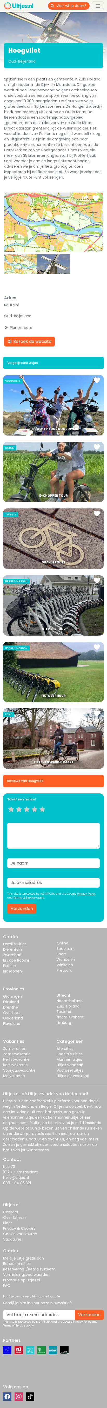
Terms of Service (25, 898)
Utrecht (63, 995)
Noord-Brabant (70, 1017)
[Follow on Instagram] (19, 1396)
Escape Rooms (16, 960)
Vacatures (12, 1239)
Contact (10, 1212)
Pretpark (64, 970)
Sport (61, 954)
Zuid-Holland (68, 1006)
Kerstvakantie (15, 1064)
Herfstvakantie (16, 1059)
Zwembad (12, 954)
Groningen (12, 996)
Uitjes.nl (10, 1101)
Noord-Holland (70, 1000)
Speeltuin (65, 948)
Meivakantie (14, 1075)
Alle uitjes (65, 1048)
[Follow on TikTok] (30, 1396)
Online (62, 943)
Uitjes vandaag (70, 1064)
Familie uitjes (14, 944)
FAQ (6, 1285)
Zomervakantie (17, 1054)
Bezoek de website (31, 341)
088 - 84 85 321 (17, 1183)
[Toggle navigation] (98, 6)
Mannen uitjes (69, 1059)
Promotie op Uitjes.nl (21, 1280)
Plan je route (21, 327)
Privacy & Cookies (19, 1228)
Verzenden (22, 909)
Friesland (11, 1001)
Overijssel (11, 1012)
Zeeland (64, 1011)
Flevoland (11, 1023)
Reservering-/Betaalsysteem (29, 1269)
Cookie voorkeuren (20, 1233)
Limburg (64, 1022)
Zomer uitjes (14, 1048)
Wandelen (66, 959)
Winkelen (65, 965)
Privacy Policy (86, 894)
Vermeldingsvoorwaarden (26, 1274)
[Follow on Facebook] (7, 1396)
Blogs (7, 1223)
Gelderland (13, 1018)
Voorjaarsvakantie (19, 1070)
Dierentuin (12, 949)
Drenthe (10, 1007)
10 (44, 815)
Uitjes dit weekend (73, 1075)
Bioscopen (12, 971)
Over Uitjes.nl (14, 1217)
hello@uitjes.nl (16, 1177)
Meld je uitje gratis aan (23, 1258)
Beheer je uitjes (17, 1263)
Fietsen (9, 965)
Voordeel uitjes (70, 1070)
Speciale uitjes (70, 1054)
